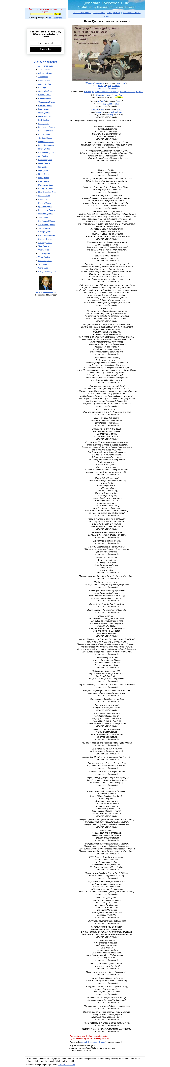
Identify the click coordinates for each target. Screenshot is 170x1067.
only (104, 103)
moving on (58, 18)
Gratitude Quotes (45, 138)
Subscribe (45, 49)
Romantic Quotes (45, 214)
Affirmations (43, 77)
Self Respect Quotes (46, 221)
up (92, 83)
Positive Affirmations (82, 13)
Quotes (102, 1042)
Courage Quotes (45, 105)
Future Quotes (44, 134)
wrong (119, 101)
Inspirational (97, 92)
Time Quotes (43, 246)
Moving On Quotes (46, 188)
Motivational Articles (132, 13)
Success (131, 92)
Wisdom (123, 92)
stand (103, 95)
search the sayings (89, 1042)
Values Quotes (44, 253)
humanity (116, 86)
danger (119, 112)
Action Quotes (44, 69)
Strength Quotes (45, 232)
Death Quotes (44, 113)
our (109, 86)
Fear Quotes (43, 124)
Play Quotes (43, 199)
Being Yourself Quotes (47, 271)
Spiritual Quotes (44, 228)
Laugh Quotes (44, 163)
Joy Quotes (43, 156)
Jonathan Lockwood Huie (107, 88)
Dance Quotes (44, 109)
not (102, 109)
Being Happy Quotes (46, 145)
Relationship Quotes (46, 210)
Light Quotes (43, 170)
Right (98, 95)
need (123, 83)
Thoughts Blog (113, 13)
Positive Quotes (44, 203)
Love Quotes (43, 178)
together (118, 95)
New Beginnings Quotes (48, 192)
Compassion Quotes (46, 102)
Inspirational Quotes (46, 152)
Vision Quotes (44, 257)
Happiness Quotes (46, 142)
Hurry (88, 83)
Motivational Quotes (46, 185)
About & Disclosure (66, 1065)
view (117, 103)
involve (113, 112)
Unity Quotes (43, 250)
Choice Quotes (44, 95)
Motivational (108, 92)
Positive (87, 92)
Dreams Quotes (44, 116)
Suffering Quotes (45, 243)
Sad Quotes (43, 217)
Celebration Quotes (46, 91)
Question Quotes (45, 206)
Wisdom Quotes (45, 261)
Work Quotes (43, 264)
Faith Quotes (43, 120)
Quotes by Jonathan (45, 61)
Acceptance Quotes (46, 66)
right (102, 83)
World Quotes (44, 268)
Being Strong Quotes (46, 235)
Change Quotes (44, 98)
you (118, 83)
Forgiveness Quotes (46, 127)
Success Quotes (45, 239)
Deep (116, 92)
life (50, 18)
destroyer (102, 86)
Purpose (139, 92)
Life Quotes (43, 167)
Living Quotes (44, 174)
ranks (97, 83)
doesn (98, 112)
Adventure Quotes (45, 73)
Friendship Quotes (45, 131)
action (119, 109)
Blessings (42, 87)
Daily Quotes (99, 13)
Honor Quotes (44, 149)
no (98, 101)
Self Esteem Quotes (46, 224)
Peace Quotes (44, 196)
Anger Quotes (44, 80)
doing (110, 114)
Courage (95, 109)
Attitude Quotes (44, 84)
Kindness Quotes (45, 160)
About (106, 16)
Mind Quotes (43, 181)
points (109, 103)
